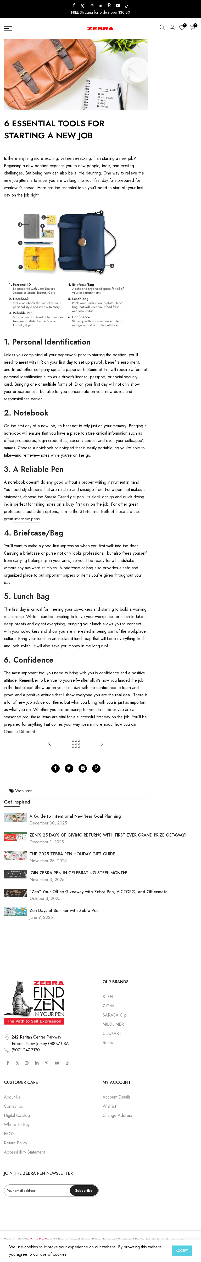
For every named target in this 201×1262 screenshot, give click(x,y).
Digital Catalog (17, 1115)
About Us (12, 1097)
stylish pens (32, 490)
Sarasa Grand (56, 497)
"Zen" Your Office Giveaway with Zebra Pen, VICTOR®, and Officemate (99, 892)
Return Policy (15, 1143)
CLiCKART (112, 1033)
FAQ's (9, 1134)
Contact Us (13, 1106)
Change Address (118, 1115)
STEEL (86, 512)
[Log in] (172, 28)
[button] (162, 28)
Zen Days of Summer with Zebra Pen (64, 911)
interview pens (26, 519)
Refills (108, 1043)
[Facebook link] (55, 768)
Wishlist (109, 1106)
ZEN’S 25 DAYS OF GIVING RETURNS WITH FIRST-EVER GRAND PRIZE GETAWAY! (108, 835)
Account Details (117, 1097)
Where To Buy (17, 1125)
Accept (182, 1250)
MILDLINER (113, 1024)
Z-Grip (108, 1006)
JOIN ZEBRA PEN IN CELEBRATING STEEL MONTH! (78, 873)
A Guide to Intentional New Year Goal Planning (75, 816)
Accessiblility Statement (24, 1152)
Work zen (23, 791)
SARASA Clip (115, 1015)
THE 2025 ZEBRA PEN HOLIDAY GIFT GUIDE (72, 854)
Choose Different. (20, 732)
